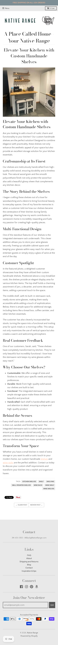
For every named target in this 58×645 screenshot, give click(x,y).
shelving (50, 481)
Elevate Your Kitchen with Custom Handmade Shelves (29, 56)
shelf (41, 481)
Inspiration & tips (29, 571)
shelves (44, 459)
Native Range (32, 633)
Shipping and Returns (29, 561)
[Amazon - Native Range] (36, 586)
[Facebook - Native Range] (21, 586)
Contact (29, 568)
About (29, 558)
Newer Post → (36, 505)
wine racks (8, 462)
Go (52, 605)
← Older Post (21, 505)
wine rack (38, 485)
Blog (29, 564)
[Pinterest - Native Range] (31, 586)
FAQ (29, 555)
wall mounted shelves (21, 485)
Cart (52, 8)
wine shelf (49, 485)
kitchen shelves (29, 481)
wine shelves (48, 489)
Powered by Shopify (29, 636)
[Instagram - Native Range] (26, 586)
